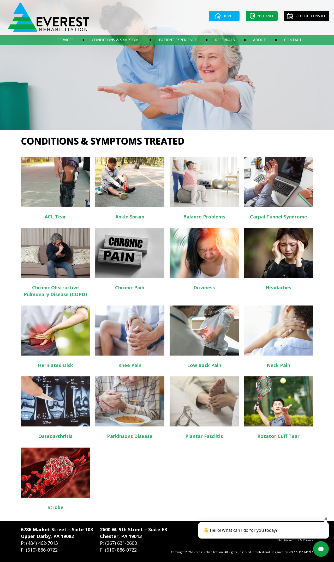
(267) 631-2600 (121, 543)
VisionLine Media (301, 552)
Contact (293, 39)
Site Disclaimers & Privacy (295, 540)
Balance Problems (204, 216)
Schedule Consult (310, 16)
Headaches (278, 287)
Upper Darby (36, 536)
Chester (109, 536)
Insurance (265, 16)
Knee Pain (129, 365)
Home (227, 16)
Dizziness (204, 287)
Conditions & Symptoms (116, 39)
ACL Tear (55, 216)
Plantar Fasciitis (204, 436)
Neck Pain (278, 365)
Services (65, 39)
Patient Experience (178, 39)
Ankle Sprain (129, 216)
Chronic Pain (129, 287)
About (259, 39)
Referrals (225, 39)
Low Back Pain (204, 365)
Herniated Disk (55, 365)
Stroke (55, 507)
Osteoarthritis (55, 436)
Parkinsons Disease (129, 436)
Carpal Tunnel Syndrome (278, 216)
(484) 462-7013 (42, 543)
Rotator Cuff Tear (278, 436)
